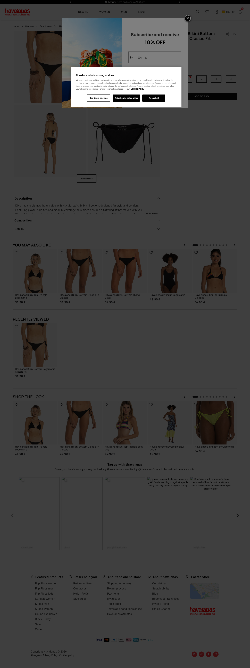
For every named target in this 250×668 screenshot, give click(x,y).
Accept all (154, 98)
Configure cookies (98, 98)
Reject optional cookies (126, 98)
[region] (126, 87)
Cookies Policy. (137, 88)
